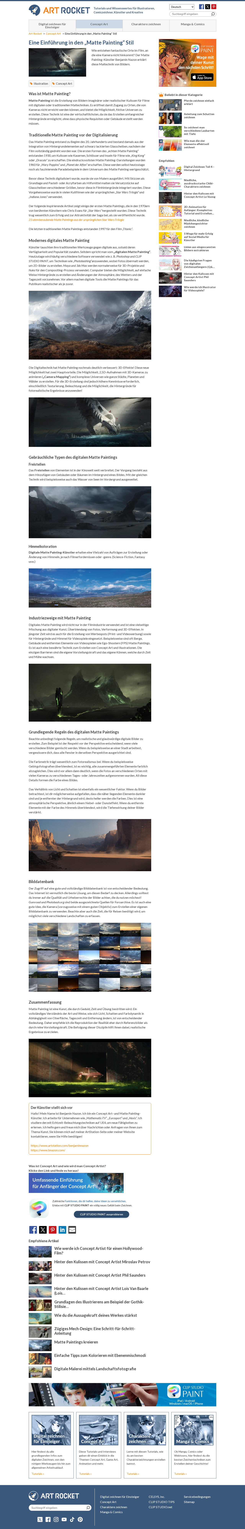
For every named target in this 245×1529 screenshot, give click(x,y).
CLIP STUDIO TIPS (162, 1502)
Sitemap (189, 1502)
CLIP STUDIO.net (160, 1507)
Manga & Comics (193, 24)
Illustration (41, 83)
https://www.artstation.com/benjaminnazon (59, 1145)
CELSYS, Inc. (157, 1496)
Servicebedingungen (197, 1496)
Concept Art (99, 24)
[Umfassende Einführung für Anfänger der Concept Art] (76, 1192)
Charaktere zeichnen (146, 24)
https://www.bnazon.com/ (48, 1150)
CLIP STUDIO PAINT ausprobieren (101, 1214)
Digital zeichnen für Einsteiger (52, 25)
